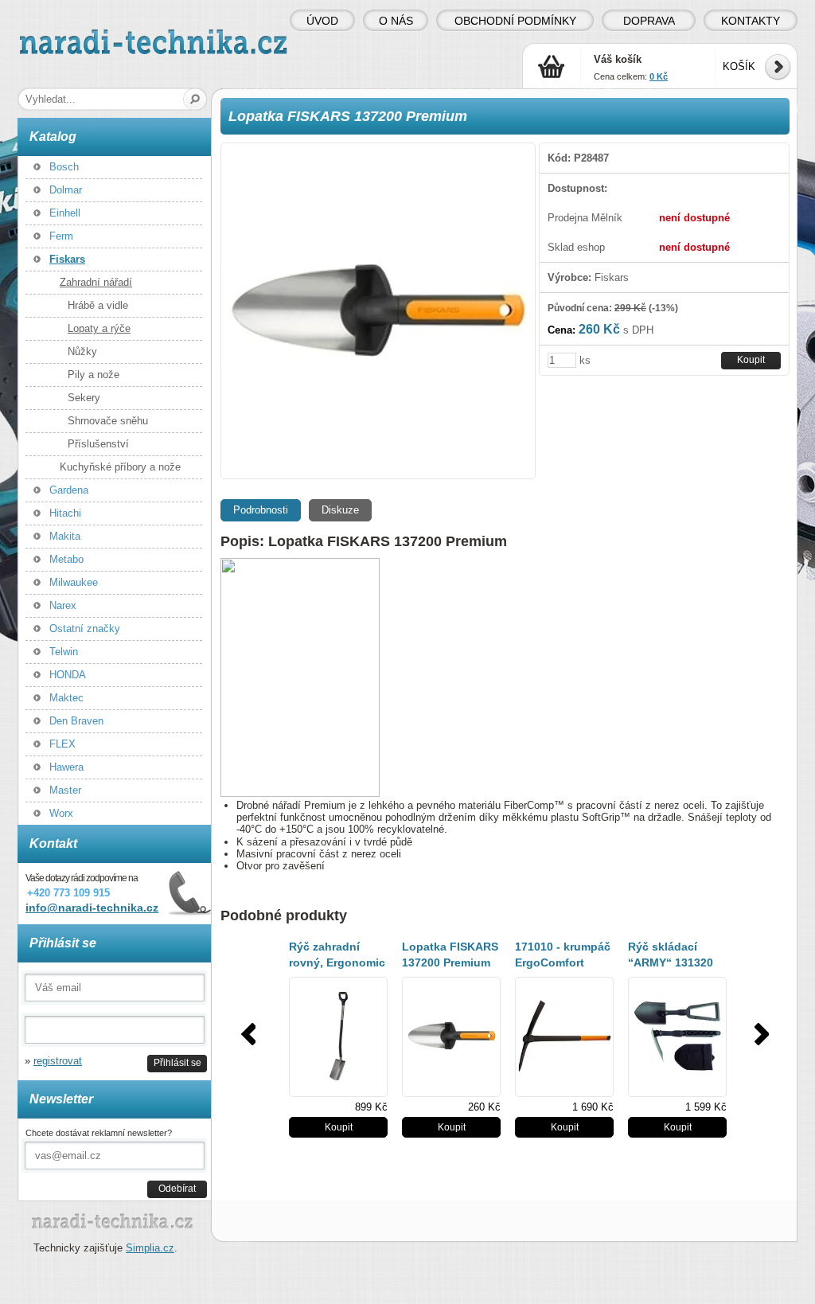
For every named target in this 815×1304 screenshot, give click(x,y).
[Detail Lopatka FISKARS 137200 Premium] (451, 1037)
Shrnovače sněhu (108, 421)
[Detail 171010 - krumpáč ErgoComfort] (564, 1037)
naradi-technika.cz (62, 35)
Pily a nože (93, 375)
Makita (64, 536)
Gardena (68, 490)
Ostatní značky (84, 628)
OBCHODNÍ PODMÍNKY (515, 20)
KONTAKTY (750, 20)
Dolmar (65, 190)
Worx (61, 813)
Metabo (66, 559)
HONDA (67, 675)
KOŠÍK (739, 66)
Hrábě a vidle (98, 305)
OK (195, 99)
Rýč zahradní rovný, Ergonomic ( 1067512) (337, 962)
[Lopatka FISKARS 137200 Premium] (378, 311)
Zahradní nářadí (96, 282)
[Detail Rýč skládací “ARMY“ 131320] (677, 1037)
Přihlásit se (177, 1062)
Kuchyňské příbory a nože (120, 467)
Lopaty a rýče (99, 328)
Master (65, 790)
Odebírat (177, 1188)
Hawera (66, 767)
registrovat (57, 1061)
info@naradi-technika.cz (91, 907)
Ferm (61, 236)
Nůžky (82, 351)
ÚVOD (322, 20)
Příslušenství (98, 444)
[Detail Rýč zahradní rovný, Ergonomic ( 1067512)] (338, 1037)
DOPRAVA (649, 20)
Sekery (84, 398)
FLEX (62, 744)
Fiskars (67, 259)
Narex (62, 605)
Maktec (66, 698)
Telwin (63, 652)
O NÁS (396, 20)
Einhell (64, 213)
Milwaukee (73, 582)
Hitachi (65, 513)
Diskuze (340, 510)
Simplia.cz (150, 1248)
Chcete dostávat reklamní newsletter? (98, 1133)
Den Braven (76, 721)
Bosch (64, 167)
